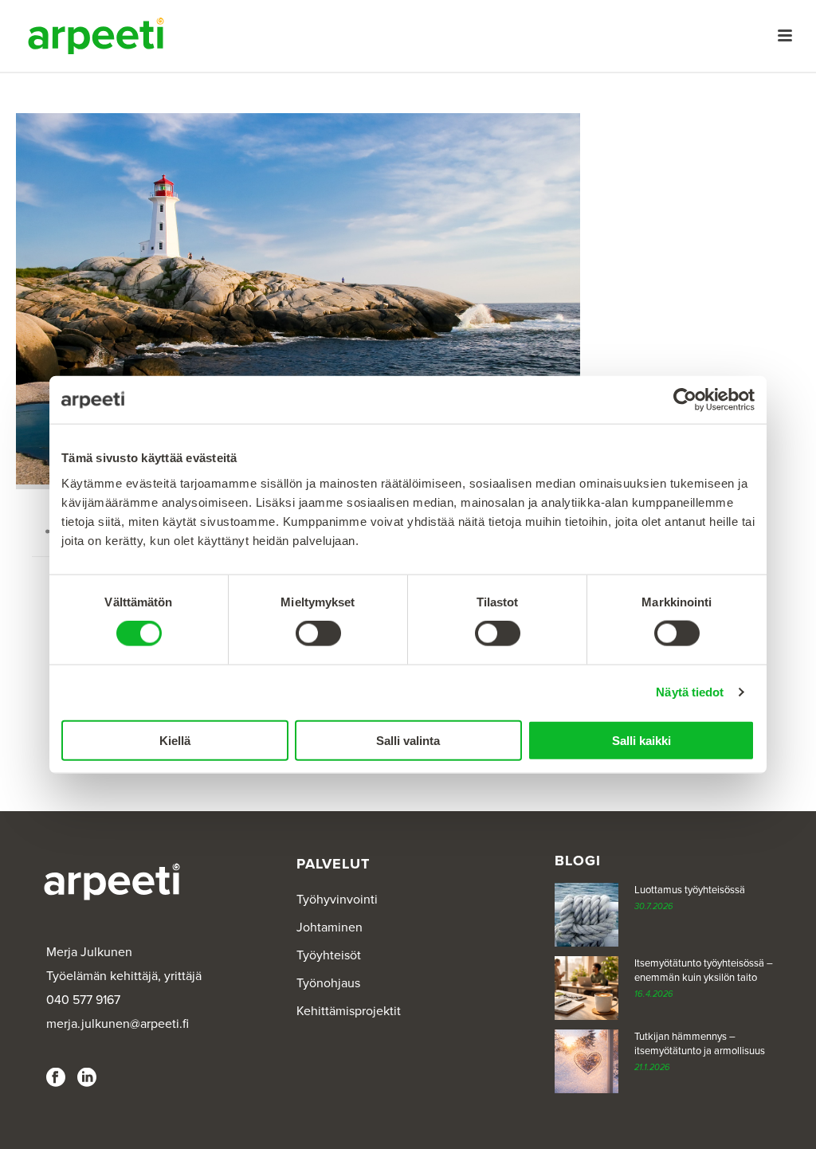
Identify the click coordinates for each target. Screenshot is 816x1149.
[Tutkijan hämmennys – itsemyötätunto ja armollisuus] (586, 1061)
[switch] (318, 633)
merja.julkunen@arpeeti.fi (117, 1024)
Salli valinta (408, 740)
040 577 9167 (83, 1000)
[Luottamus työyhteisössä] (586, 915)
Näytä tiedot (690, 692)
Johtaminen (329, 927)
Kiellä (174, 740)
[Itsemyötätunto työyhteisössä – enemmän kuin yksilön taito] (586, 988)
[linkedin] (86, 1078)
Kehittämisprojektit (348, 1011)
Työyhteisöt (328, 955)
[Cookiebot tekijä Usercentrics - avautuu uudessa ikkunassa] (685, 400)
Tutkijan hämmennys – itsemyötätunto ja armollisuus (699, 1043)
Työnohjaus (328, 983)
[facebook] (55, 1078)
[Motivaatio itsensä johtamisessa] (298, 301)
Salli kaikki (641, 740)
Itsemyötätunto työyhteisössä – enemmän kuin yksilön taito (703, 970)
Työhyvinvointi (337, 900)
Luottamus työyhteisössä (689, 890)
